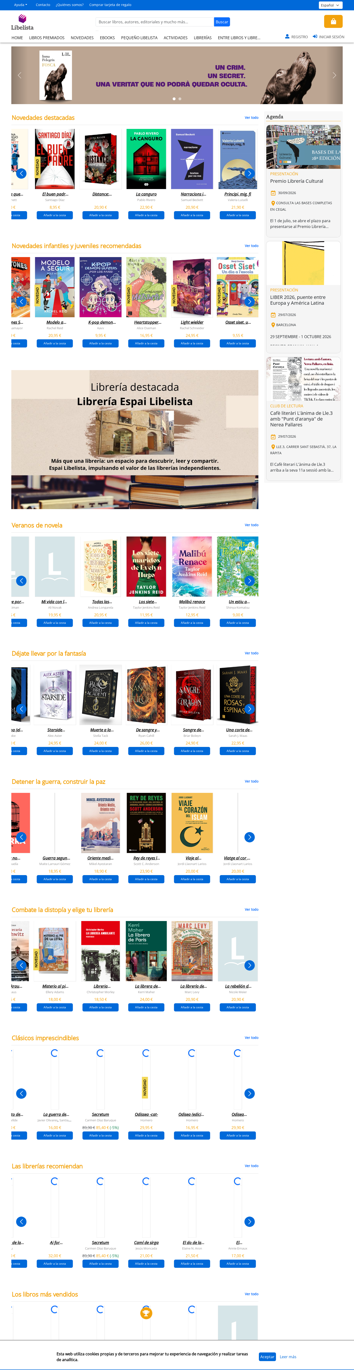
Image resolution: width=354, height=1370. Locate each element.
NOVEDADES (82, 37)
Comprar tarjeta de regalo (110, 4)
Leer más (288, 1356)
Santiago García (70, 1120)
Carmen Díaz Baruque (100, 1120)
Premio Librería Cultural (296, 181)
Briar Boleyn (192, 735)
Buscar (222, 22)
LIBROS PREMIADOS (47, 37)
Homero (146, 1120)
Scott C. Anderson (146, 863)
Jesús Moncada (146, 1248)
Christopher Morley (101, 992)
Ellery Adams (55, 992)
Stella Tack (100, 735)
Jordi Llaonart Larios (192, 863)
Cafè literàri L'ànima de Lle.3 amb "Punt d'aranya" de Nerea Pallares (301, 419)
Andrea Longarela (100, 607)
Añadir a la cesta (55, 215)
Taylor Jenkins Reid (146, 607)
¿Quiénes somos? (70, 4)
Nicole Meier (238, 992)
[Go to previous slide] (21, 173)
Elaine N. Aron (192, 1248)
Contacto (43, 4)
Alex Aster (55, 735)
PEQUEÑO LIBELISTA (139, 37)
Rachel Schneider (192, 328)
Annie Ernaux (237, 1248)
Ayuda (19, 4)
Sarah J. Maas (238, 735)
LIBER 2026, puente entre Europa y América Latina (298, 300)
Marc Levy (192, 992)
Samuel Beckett (192, 200)
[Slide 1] (174, 98)
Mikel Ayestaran (100, 863)
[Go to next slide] (249, 173)
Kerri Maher (146, 992)
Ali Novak (55, 607)
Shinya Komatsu (237, 607)
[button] (19, 75)
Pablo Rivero (146, 200)
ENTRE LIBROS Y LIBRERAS (241, 37)
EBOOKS (107, 37)
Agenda (274, 117)
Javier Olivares (48, 1120)
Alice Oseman (146, 328)
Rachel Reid (55, 328)
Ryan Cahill (146, 735)
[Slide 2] (179, 98)
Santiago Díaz (55, 200)
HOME (17, 37)
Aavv (100, 328)
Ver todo (251, 117)
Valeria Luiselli (238, 200)
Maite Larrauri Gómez (54, 863)
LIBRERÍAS (203, 37)
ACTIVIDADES (176, 37)
